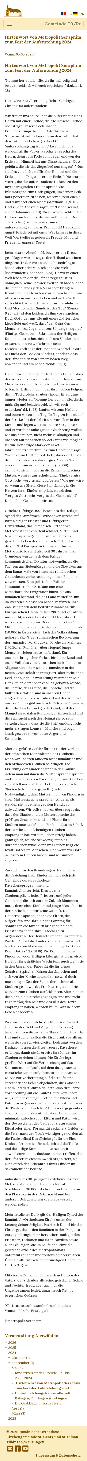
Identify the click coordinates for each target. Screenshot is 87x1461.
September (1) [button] (23, 1363)
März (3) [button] (18, 1413)
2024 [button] (12, 1352)
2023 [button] (12, 1418)
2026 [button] (12, 1342)
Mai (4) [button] (17, 1368)
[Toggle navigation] (9, 24)
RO (69, 14)
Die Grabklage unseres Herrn (38, 1403)
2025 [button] (12, 1347)
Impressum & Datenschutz (58, 1455)
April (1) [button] (18, 1408)
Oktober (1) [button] (21, 1358)
